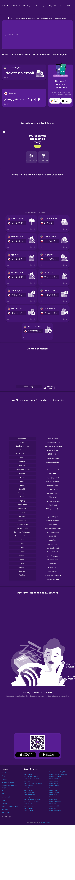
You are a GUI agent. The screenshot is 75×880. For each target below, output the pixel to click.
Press (3, 800)
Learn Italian (53, 794)
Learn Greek (28, 788)
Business (62, 6)
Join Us (4, 803)
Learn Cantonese (55, 776)
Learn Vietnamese (55, 810)
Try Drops (5, 779)
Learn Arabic (28, 774)
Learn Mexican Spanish (31, 801)
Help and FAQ (6, 812)
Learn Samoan (28, 806)
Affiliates (5, 809)
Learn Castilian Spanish (31, 779)
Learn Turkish (28, 810)
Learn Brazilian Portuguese (58, 774)
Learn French (28, 785)
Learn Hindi (53, 790)
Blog (50, 6)
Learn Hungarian (29, 792)
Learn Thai (52, 808)
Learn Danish (53, 779)
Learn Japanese (29, 797)
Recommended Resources (10, 791)
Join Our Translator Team (10, 806)
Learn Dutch (28, 781)
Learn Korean (53, 797)
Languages (44, 6)
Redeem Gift (6, 797)
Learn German (54, 785)
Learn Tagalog (28, 808)
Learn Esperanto (54, 781)
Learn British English (31, 776)
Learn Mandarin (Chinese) (32, 799)
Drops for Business (8, 782)
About (4, 773)
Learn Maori (53, 799)
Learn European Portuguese (33, 783)
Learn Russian (54, 804)
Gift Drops (70, 6)
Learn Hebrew (28, 790)
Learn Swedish (54, 806)
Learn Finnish (53, 783)
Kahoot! (56, 6)
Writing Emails (46, 18)
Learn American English (57, 772)
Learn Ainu (27, 772)
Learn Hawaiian (54, 788)
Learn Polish (28, 804)
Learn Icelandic (54, 792)
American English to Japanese (27, 18)
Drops (38, 6)
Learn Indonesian (29, 794)
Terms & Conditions (45, 822)
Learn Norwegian (55, 801)
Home (12, 18)
